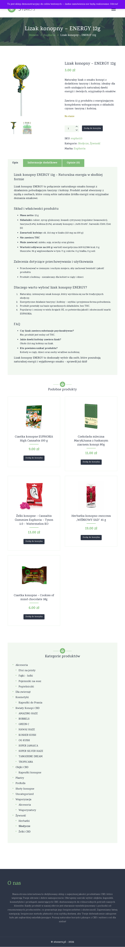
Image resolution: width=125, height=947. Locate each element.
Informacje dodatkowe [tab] (42, 163)
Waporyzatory (27, 810)
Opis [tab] (15, 163)
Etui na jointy (27, 671)
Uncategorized (25, 794)
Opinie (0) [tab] (73, 163)
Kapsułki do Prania (30, 703)
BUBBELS (24, 719)
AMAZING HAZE (28, 714)
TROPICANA (26, 762)
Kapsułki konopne (30, 773)
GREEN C (24, 724)
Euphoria (79, 149)
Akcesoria (22, 665)
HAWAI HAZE (27, 730)
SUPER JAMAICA (28, 746)
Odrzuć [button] (114, 4)
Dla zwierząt (23, 692)
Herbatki (24, 821)
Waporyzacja (23, 800)
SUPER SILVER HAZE (31, 751)
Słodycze (83, 144)
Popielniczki (26, 687)
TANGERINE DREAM (31, 757)
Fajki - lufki (26, 676)
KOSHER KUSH (27, 735)
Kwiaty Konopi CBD (27, 708)
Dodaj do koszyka (92, 128)
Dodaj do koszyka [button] (34, 458)
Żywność (95, 144)
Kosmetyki (22, 697)
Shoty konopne (25, 789)
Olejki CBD (22, 767)
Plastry (20, 778)
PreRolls (20, 783)
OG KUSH (24, 741)
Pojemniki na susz (30, 681)
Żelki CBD (24, 832)
